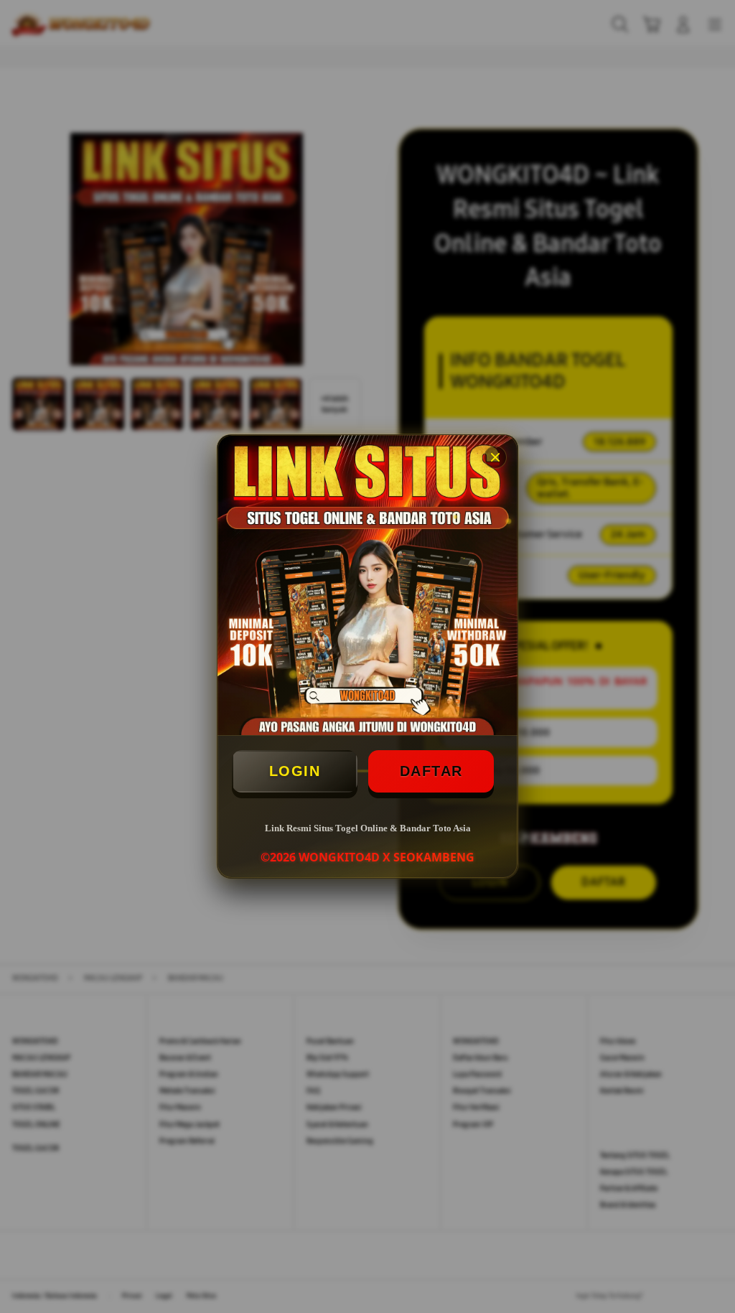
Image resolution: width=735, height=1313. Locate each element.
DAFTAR (431, 771)
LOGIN (295, 771)
